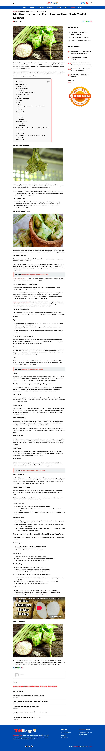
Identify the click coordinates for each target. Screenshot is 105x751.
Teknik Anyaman (21, 129)
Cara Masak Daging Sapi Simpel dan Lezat (26, 706)
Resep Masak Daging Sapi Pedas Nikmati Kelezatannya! (30, 712)
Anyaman (20, 100)
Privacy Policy (64, 737)
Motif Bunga (20, 108)
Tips (19, 96)
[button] (91, 3)
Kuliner (73, 7)
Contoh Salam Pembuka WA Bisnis (80, 37)
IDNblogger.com (76, 746)
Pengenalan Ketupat (21, 84)
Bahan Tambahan (21, 123)
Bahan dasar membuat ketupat (21, 302)
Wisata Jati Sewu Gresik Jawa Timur (80, 40)
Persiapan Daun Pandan (22, 88)
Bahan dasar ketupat (19, 278)
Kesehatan (50, 7)
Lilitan (19, 102)
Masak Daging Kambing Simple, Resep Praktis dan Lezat (30, 701)
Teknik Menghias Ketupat (22, 98)
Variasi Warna (21, 109)
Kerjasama (63, 735)
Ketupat (36, 686)
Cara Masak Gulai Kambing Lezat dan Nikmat (27, 717)
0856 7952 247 (83, 735)
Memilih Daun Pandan (22, 90)
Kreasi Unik (43, 686)
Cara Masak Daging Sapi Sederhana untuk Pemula (28, 695)
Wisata (80, 7)
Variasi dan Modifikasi (21, 121)
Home (24, 7)
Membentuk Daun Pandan (23, 94)
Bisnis (66, 7)
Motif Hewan (20, 117)
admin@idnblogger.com (85, 732)
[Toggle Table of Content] (48, 81)
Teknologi (32, 7)
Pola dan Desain (20, 111)
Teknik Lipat (20, 131)
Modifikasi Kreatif (21, 125)
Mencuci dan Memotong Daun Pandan (26, 92)
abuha (15, 21)
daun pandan (18, 686)
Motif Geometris (21, 114)
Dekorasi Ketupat (28, 686)
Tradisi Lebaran (52, 686)
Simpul (19, 104)
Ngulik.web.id (89, 746)
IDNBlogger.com (17, 735)
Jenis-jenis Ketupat (22, 86)
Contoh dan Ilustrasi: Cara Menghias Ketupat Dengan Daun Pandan (33, 127)
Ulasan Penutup (20, 139)
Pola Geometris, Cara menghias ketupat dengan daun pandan (31, 106)
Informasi (41, 7)
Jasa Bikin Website (66, 732)
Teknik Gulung (21, 133)
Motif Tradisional (21, 119)
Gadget (59, 7)
